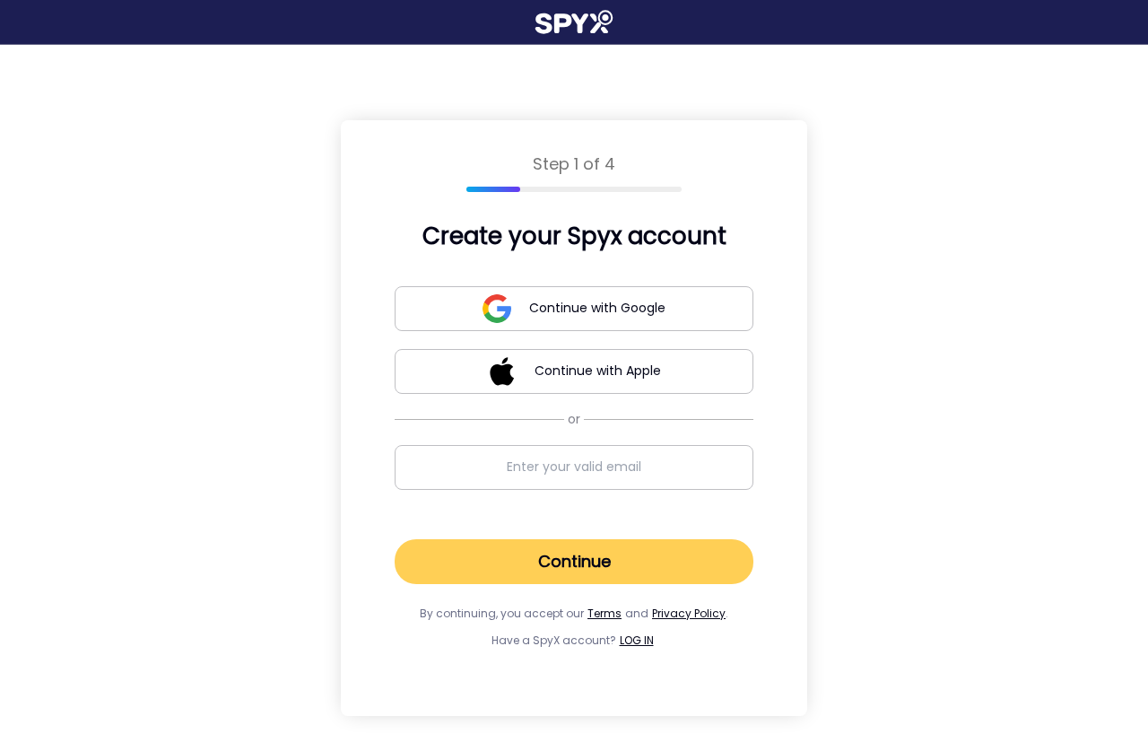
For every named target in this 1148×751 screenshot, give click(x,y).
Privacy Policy (689, 613)
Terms (604, 613)
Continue (574, 561)
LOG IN (637, 640)
